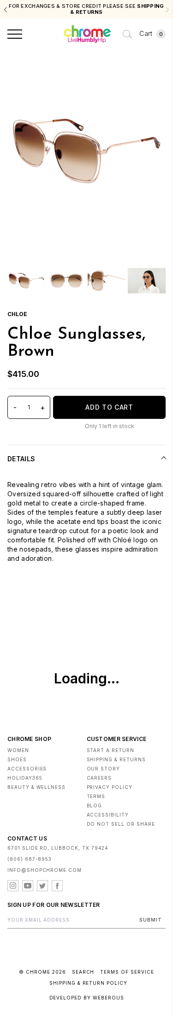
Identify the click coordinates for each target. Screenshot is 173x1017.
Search (83, 972)
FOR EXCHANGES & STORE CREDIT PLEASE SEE (86, 9)
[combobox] (127, 34)
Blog (94, 805)
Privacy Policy (109, 787)
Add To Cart (109, 407)
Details (21, 459)
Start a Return (110, 750)
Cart (151, 33)
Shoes (17, 759)
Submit (150, 920)
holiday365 (24, 778)
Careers (99, 778)
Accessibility (108, 814)
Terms (96, 796)
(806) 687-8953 (29, 859)
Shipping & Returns (116, 759)
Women (18, 750)
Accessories (27, 768)
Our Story (103, 768)
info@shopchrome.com (44, 870)
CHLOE (17, 314)
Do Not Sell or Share (121, 824)
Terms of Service (127, 972)
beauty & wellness (36, 787)
